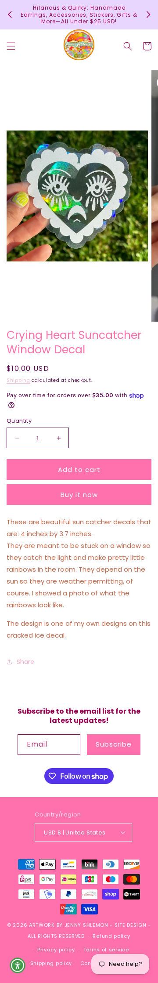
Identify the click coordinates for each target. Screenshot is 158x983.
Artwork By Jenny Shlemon (68, 925)
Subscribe (114, 744)
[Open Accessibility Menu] (17, 965)
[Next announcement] (148, 14)
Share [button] (25, 661)
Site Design (131, 925)
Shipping (18, 380)
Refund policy (111, 935)
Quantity (19, 421)
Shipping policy (51, 963)
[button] (11, 46)
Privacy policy (56, 949)
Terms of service (106, 949)
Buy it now (79, 494)
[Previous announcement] (9, 14)
